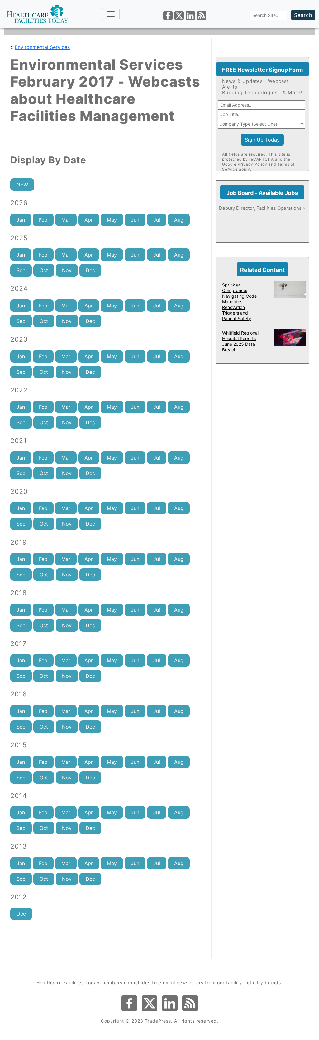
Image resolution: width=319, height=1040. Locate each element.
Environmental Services (42, 47)
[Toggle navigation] (111, 14)
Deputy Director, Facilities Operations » (262, 208)
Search (303, 15)
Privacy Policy (252, 164)
